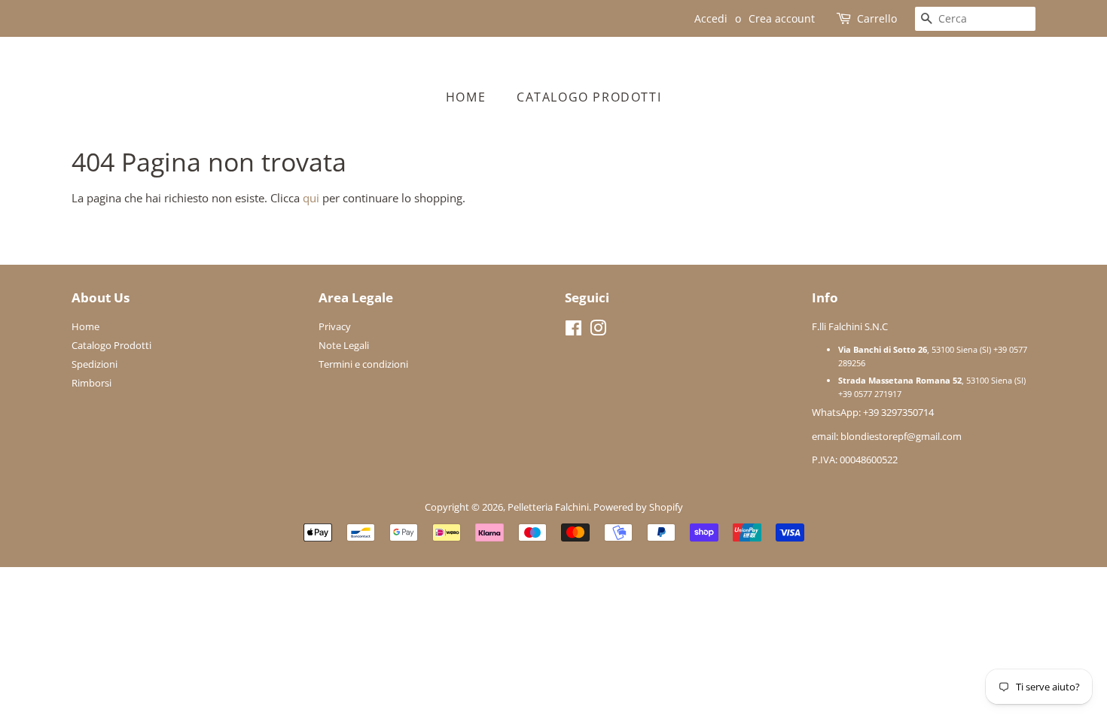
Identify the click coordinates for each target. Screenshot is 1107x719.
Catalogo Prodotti (589, 97)
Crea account (782, 18)
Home (466, 97)
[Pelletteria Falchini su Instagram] (598, 331)
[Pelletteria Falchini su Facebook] (573, 331)
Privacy (335, 326)
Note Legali (344, 345)
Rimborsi (91, 383)
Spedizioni (94, 364)
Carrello (877, 18)
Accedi (710, 18)
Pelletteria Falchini (548, 507)
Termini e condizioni (363, 364)
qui (311, 197)
